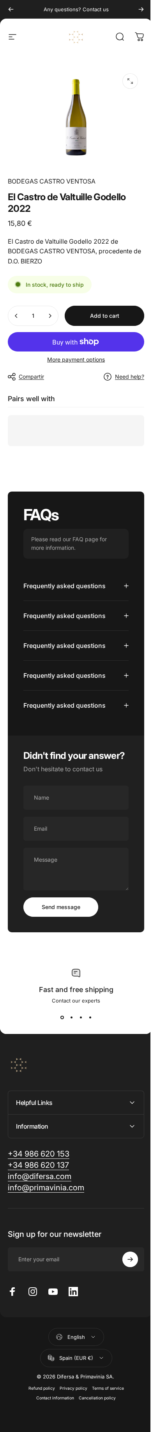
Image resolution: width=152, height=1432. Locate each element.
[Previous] (10, 9)
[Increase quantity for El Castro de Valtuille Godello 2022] (50, 316)
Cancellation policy (94, 1428)
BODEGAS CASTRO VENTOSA (51, 181)
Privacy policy (70, 1418)
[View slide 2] (68, 1048)
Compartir (31, 376)
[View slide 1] (59, 1048)
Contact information (52, 1428)
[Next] (141, 9)
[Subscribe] (124, 1290)
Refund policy (38, 1418)
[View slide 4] (87, 1048)
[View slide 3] (78, 1048)
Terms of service (105, 1418)
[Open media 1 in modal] (130, 81)
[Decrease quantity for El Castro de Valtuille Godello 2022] (16, 316)
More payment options (76, 359)
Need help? (129, 376)
